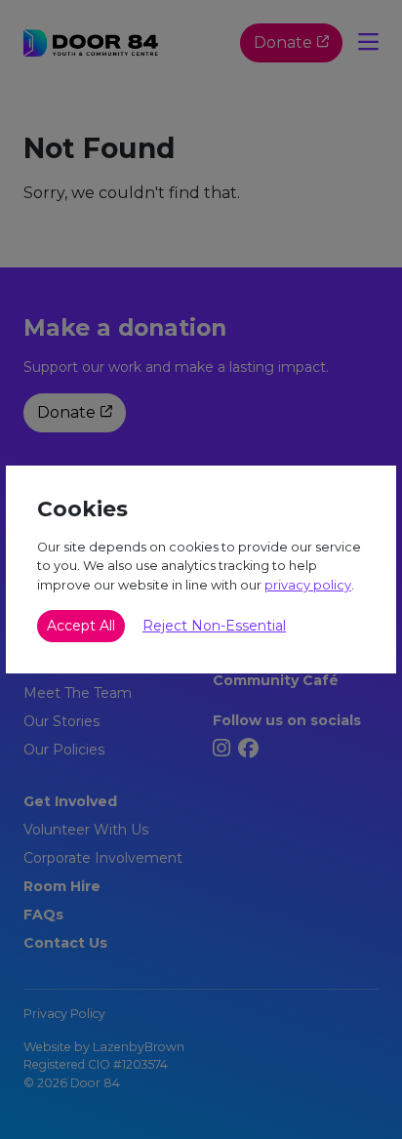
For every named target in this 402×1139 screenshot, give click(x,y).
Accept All (81, 625)
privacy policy (307, 585)
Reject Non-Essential (214, 625)
